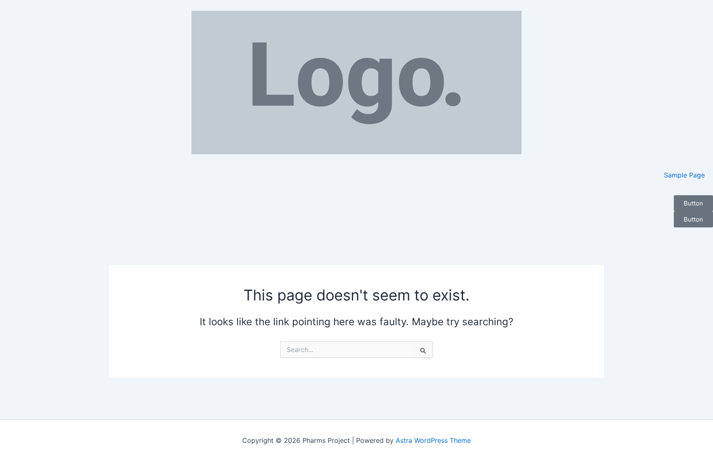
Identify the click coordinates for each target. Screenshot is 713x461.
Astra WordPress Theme (433, 440)
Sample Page (684, 175)
